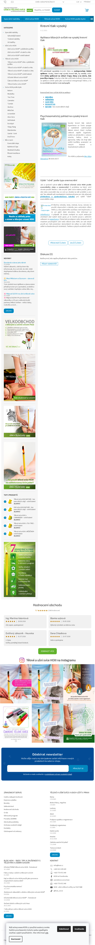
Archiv (9, 311)
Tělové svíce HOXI (11, 59)
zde (46, 932)
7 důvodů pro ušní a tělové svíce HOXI (18, 909)
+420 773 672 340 (60, 873)
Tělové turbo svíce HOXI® (17, 84)
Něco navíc (9, 140)
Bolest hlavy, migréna (58, 803)
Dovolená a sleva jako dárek (15, 262)
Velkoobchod (9, 806)
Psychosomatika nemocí (13, 886)
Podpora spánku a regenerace (61, 820)
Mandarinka (12, 130)
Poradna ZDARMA (10, 819)
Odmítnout (64, 929)
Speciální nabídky (11, 32)
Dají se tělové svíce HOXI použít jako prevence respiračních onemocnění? (21, 879)
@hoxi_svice (58, 891)
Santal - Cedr (12, 133)
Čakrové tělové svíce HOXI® (18, 81)
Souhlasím (79, 929)
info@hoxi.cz (45, 214)
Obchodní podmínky (11, 822)
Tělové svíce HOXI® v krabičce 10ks (21, 71)
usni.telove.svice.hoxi (61, 880)
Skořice (10, 107)
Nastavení (15, 939)
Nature (10, 90)
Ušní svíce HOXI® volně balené (19, 55)
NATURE (48, 107)
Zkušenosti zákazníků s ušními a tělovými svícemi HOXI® (24, 892)
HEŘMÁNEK (49, 99)
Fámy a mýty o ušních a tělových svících (18, 873)
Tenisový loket (55, 848)
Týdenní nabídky (14, 39)
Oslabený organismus (58, 825)
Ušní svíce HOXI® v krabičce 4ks (19, 52)
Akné (52, 814)
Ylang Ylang (12, 127)
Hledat (57, 10)
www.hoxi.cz (54, 219)
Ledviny (53, 808)
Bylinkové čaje (13, 146)
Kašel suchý (54, 831)
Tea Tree (11, 97)
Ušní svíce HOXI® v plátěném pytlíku (21, 49)
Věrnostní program (11, 816)
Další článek (75, 243)
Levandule (11, 114)
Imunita (52, 837)
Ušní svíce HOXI (10, 45)
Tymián (10, 104)
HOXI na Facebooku (61, 876)
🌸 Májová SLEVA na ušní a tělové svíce (19, 294)
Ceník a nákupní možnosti (45, 2)
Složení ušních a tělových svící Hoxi (17, 903)
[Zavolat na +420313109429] (7, 2)
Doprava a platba (10, 800)
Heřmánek (11, 120)
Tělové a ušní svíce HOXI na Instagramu (51, 660)
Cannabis (11, 100)
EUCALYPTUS (50, 104)
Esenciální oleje (13, 143)
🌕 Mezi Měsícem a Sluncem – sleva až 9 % (19, 279)
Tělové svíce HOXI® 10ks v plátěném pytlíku (21, 63)
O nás (6, 812)
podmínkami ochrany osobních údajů (58, 774)
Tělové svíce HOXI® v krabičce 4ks (20, 67)
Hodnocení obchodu (47, 605)
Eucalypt (11, 123)
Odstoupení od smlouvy (13, 831)
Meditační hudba (14, 150)
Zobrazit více (47, 651)
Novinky (7, 803)
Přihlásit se (78, 768)
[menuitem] (11, 19)
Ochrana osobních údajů (13, 825)
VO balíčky (11, 42)
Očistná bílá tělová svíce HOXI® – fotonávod (20, 898)
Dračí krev (11, 137)
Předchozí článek (58, 243)
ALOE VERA (49, 102)
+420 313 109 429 (60, 869)
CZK (78, 2)
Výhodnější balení (14, 36)
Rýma (52, 797)
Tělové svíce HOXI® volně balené (20, 74)
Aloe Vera (11, 117)
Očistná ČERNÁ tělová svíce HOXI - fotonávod (20, 867)
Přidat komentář (49, 264)
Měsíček (11, 110)
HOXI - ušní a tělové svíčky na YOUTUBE (68, 887)
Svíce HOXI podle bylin (13, 87)
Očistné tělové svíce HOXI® (18, 77)
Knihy (10, 156)
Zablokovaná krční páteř (59, 842)
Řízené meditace (14, 153)
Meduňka (11, 94)
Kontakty (7, 828)
